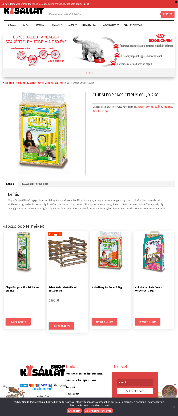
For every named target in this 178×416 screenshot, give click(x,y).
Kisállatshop (100, 111)
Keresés (167, 14)
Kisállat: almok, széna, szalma (45, 82)
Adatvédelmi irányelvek (98, 410)
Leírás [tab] (10, 184)
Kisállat (20, 82)
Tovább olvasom (18, 321)
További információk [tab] (35, 184)
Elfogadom (74, 410)
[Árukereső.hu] (43, 390)
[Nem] (173, 407)
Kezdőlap (8, 82)
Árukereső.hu (43, 396)
